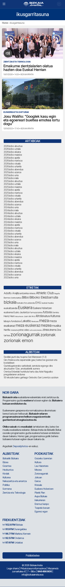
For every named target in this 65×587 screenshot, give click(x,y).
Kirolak (5, 473)
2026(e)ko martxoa (13, 160)
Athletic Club (45, 293)
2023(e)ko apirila (12, 259)
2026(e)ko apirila (12, 157)
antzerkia (24, 293)
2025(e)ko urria (11, 175)
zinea (45, 329)
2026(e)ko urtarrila (12, 166)
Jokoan (38, 477)
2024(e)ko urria (11, 207)
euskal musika (48, 303)
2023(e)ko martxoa (13, 262)
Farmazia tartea (36, 312)
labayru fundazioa (12, 321)
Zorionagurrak (41, 473)
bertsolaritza (16, 298)
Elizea (5, 462)
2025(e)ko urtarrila (12, 198)
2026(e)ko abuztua (13, 146)
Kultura (37, 462)
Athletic (32, 293)
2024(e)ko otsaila (12, 230)
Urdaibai (13, 542)
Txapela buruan (42, 507)
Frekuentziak (13, 520)
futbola (47, 312)
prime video (23, 330)
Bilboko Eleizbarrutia (43, 297)
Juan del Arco (30, 316)
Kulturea (55, 316)
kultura (46, 316)
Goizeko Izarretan (43, 458)
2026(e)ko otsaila (12, 163)
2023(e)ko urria (11, 242)
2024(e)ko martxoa (13, 227)
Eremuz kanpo (41, 504)
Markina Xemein (17, 533)
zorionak (47, 334)
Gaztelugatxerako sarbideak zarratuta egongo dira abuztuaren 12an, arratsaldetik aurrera (28, 367)
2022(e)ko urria (11, 277)
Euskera (25, 307)
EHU (38, 302)
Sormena (7, 488)
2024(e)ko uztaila (12, 216)
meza (44, 320)
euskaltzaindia (10, 308)
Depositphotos (20, 446)
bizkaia (10, 302)
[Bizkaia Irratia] (32, 4)
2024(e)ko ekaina (12, 219)
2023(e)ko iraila (11, 245)
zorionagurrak (25, 334)
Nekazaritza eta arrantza (14, 481)
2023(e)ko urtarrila (12, 268)
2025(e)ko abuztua (13, 181)
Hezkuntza (7, 469)
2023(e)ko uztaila (12, 251)
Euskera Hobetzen (42, 308)
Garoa (37, 481)
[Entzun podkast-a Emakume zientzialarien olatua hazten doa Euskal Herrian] (7, 53)
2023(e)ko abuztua (13, 248)
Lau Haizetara (41, 465)
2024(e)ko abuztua (13, 213)
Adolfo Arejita (11, 293)
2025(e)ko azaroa (12, 172)
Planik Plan (39, 492)
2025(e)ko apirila (12, 189)
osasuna (14, 330)
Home (5, 22)
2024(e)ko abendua (13, 201)
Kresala (38, 484)
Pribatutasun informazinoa (33, 568)
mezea (46, 325)
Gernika (55, 312)
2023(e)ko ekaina (12, 254)
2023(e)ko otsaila (12, 265)
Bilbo (25, 297)
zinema (52, 329)
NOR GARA (10, 392)
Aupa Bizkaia (40, 496)
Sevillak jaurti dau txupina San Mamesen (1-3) (25, 356)
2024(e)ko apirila (12, 224)
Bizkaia (14, 524)
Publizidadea (32, 555)
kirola (39, 316)
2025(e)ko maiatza (13, 186)
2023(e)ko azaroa (12, 239)
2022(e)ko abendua (13, 271)
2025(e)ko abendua (13, 169)
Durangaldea (15, 529)
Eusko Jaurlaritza (21, 312)
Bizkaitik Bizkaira (10, 458)
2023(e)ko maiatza (13, 257)
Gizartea (6, 465)
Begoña (57, 293)
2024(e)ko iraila (11, 210)
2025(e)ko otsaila (12, 195)
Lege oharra (13, 568)
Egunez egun (41, 511)
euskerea (8, 312)
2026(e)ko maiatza (13, 154)
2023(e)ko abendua (13, 236)
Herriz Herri (9, 316)
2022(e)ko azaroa (12, 274)
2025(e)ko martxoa (13, 192)
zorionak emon (18, 340)
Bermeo (7, 298)
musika (56, 325)
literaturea (35, 321)
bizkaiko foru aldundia (26, 303)
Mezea (38, 469)
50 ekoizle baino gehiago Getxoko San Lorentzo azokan (31, 377)
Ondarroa (14, 538)
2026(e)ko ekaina (12, 151)
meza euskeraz (28, 325)
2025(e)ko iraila (11, 178)
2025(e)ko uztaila (12, 183)
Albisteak (10, 454)
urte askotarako (36, 330)
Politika (6, 484)
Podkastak (43, 454)
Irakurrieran (19, 316)
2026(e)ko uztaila (12, 148)
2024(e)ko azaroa (12, 204)
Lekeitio (26, 321)
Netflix (7, 329)
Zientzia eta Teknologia (13, 492)
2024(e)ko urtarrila (12, 233)
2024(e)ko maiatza (13, 222)
